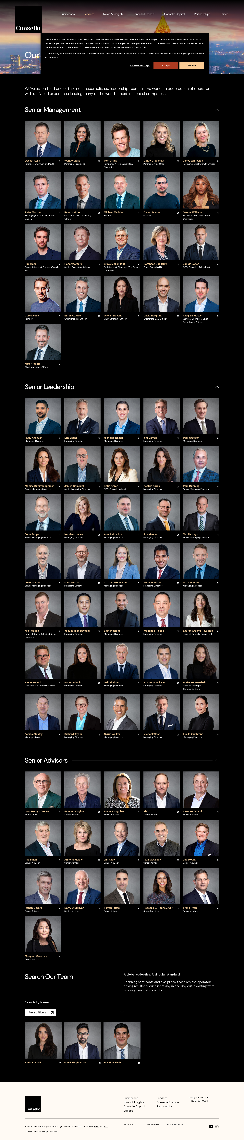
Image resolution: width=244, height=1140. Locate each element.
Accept (166, 65)
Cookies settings (140, 65)
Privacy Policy (131, 1124)
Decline (192, 65)
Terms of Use (152, 1124)
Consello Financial (144, 14)
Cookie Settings (174, 1124)
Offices (223, 14)
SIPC (106, 1126)
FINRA (96, 1126)
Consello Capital (174, 14)
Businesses (68, 14)
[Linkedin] (217, 1126)
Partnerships (202, 14)
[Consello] (28, 19)
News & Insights (113, 14)
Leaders (89, 14)
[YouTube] (211, 1126)
